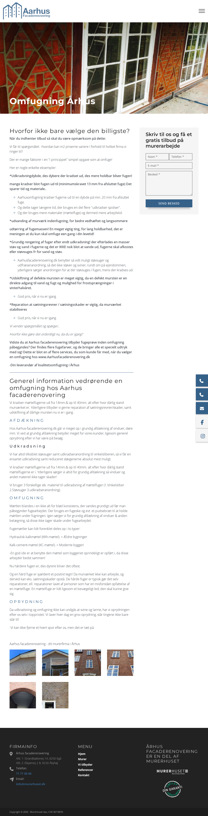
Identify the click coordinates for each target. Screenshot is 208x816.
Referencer (85, 769)
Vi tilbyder (85, 764)
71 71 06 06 (23, 773)
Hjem (82, 753)
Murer (82, 759)
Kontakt (83, 775)
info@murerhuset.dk (30, 784)
